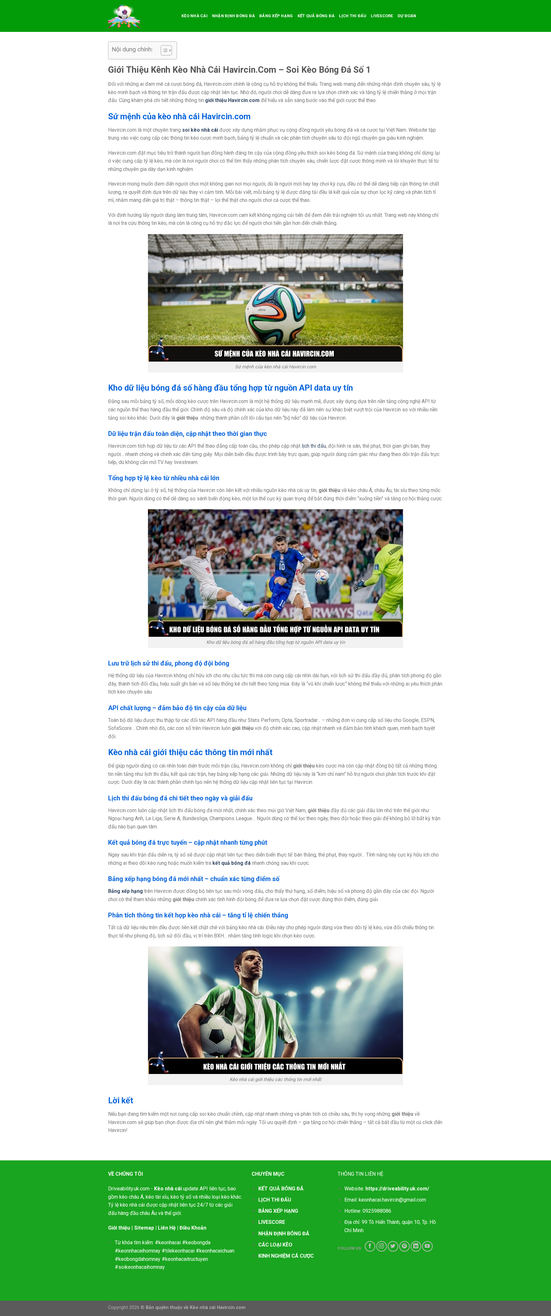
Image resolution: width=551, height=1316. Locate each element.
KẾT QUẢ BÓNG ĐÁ (281, 1189)
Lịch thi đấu (352, 15)
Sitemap (144, 1228)
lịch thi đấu (314, 446)
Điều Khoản (193, 1228)
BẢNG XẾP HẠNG (278, 1211)
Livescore (382, 15)
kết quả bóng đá (231, 863)
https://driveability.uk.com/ (397, 1189)
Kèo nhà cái (194, 15)
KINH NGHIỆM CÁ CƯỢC (286, 1256)
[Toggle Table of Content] (163, 50)
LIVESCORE (271, 1222)
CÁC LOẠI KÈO (275, 1245)
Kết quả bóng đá (316, 15)
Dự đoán (407, 15)
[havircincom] (140, 16)
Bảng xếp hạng (276, 15)
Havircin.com (243, 100)
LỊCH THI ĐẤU (274, 1200)
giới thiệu (216, 100)
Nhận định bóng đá (233, 15)
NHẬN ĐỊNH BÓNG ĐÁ (283, 1234)
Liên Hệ (167, 1228)
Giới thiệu (119, 1228)
